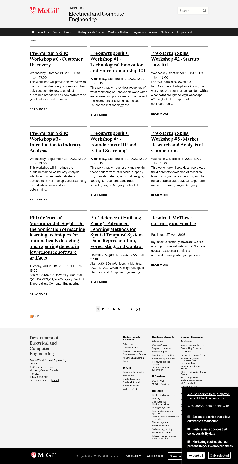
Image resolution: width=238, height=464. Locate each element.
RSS (36, 316)
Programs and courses (144, 32)
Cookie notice (155, 455)
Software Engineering (162, 429)
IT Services (158, 376)
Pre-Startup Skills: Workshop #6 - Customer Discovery (56, 59)
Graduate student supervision (160, 369)
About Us (43, 32)
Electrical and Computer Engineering (97, 16)
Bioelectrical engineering (164, 395)
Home (33, 32)
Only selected (219, 455)
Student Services (131, 386)
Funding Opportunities (163, 355)
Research (69, 32)
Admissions (128, 344)
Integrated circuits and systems (162, 412)
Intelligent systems (161, 408)
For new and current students (161, 363)
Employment (184, 32)
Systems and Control (162, 432)
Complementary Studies (134, 354)
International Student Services (191, 367)
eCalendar (186, 352)
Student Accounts (131, 379)
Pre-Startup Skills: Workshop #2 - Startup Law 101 (175, 59)
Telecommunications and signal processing (164, 437)
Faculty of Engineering (133, 372)
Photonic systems (160, 422)
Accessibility (133, 455)
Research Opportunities (163, 358)
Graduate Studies (118, 32)
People (56, 32)
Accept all (196, 455)
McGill (127, 367)
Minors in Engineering (133, 358)
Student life (166, 32)
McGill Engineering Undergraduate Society (192, 379)
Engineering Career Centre (193, 355)
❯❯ (138, 309)
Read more (38, 109)
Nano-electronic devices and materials (165, 418)
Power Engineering (161, 426)
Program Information (133, 351)
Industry (156, 398)
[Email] (55, 380)
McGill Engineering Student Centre (194, 373)
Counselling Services (191, 348)
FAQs (125, 361)
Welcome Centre (131, 389)
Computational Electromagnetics (160, 403)
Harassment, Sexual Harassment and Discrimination (190, 360)
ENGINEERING (77, 8)
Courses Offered (130, 347)
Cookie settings (179, 456)
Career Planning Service (192, 345)
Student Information (132, 382)
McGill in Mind (188, 383)
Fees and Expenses (161, 352)
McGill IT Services (160, 384)
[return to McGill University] (44, 456)
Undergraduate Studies (91, 32)
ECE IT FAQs (158, 381)
